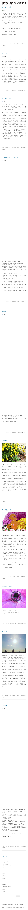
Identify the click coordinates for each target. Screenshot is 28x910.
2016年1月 (4, 876)
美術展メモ (4, 889)
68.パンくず (5, 631)
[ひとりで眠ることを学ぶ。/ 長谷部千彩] (14, 3)
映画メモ (18, 43)
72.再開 (4, 311)
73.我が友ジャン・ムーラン (10, 157)
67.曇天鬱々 (5, 705)
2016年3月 (4, 873)
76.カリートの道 (6, 7)
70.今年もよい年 (6, 510)
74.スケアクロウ (6, 98)
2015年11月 (4, 880)
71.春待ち (4, 440)
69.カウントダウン (7, 586)
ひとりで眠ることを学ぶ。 (11, 43)
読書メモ (18, 301)
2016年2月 (4, 875)
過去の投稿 (4, 856)
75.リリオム (5, 53)
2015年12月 (4, 878)
